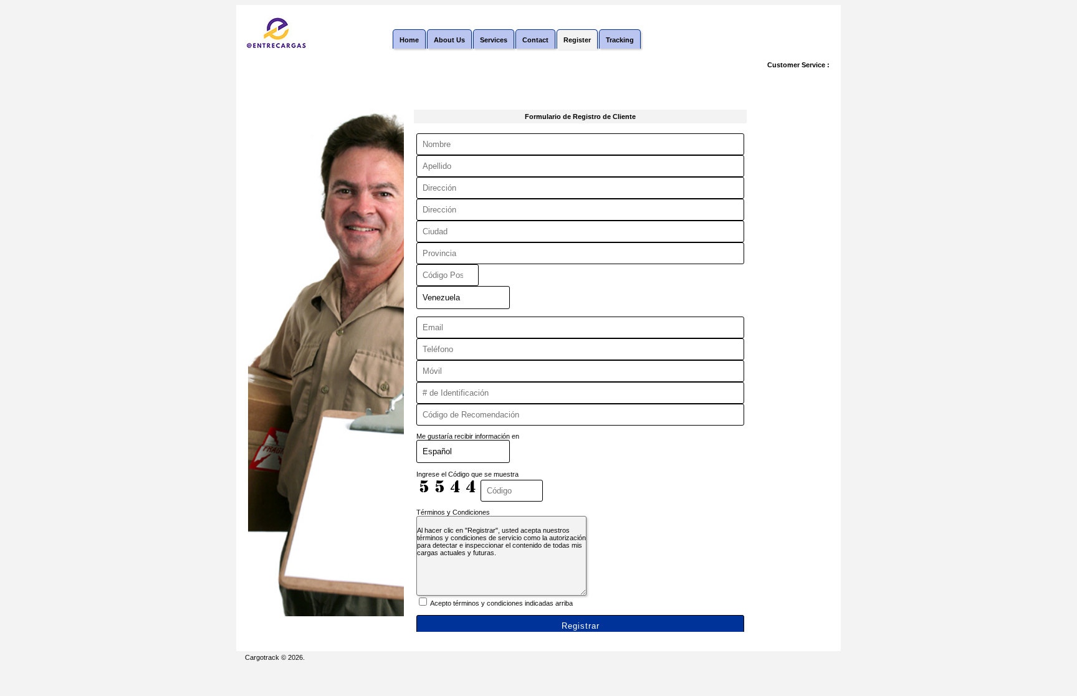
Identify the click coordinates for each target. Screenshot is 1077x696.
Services (493, 40)
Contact (535, 40)
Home (409, 40)
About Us (449, 40)
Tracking (620, 40)
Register (577, 40)
